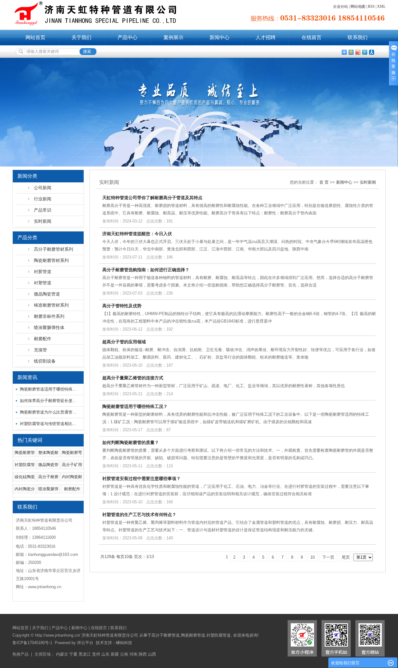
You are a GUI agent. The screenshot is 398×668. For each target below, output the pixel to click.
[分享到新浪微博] (357, 52)
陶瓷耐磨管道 (193, 635)
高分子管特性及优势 (121, 305)
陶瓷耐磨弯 (72, 452)
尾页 (346, 557)
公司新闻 (42, 187)
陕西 (143, 654)
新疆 (115, 654)
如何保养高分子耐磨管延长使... (48, 400)
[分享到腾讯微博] (364, 52)
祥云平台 (85, 642)
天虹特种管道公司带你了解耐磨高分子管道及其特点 (152, 197)
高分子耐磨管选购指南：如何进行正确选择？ (145, 269)
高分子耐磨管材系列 (53, 249)
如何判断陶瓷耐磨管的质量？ (130, 442)
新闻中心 (219, 37)
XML (381, 6)
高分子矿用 (72, 464)
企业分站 (340, 6)
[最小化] (391, 663)
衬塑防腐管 (25, 464)
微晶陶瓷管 (48, 464)
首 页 (324, 182)
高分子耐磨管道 (165, 635)
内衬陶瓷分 (25, 489)
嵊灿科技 (124, 642)
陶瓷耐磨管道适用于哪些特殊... (48, 389)
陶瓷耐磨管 (25, 452)
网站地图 (357, 6)
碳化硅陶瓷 (25, 476)
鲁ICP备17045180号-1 (32, 642)
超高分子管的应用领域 (124, 341)
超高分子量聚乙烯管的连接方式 (132, 377)
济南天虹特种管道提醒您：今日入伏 (137, 233)
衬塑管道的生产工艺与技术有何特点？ (139, 514)
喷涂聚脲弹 (48, 489)
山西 (152, 654)
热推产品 (20, 654)
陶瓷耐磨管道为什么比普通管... (48, 412)
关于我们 (81, 37)
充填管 (40, 349)
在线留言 (312, 37)
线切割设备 (45, 361)
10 (312, 557)
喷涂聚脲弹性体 (49, 327)
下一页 (328, 557)
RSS (371, 6)
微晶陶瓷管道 (47, 293)
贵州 (96, 654)
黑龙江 (85, 654)
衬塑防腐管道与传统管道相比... (48, 423)
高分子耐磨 (48, 476)
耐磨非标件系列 (49, 316)
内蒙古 (62, 654)
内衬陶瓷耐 (72, 476)
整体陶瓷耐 (48, 452)
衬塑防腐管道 (218, 635)
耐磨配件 (42, 338)
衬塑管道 (42, 282)
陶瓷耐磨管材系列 (51, 260)
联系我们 (358, 37)
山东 (105, 654)
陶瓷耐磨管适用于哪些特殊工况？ (135, 406)
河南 (133, 654)
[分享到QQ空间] (350, 52)
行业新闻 (42, 198)
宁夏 (73, 654)
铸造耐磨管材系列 (51, 305)
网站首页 (35, 37)
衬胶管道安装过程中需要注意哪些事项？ (141, 478)
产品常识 (42, 210)
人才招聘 (265, 37)
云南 (124, 654)
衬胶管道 (42, 271)
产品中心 (127, 37)
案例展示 (173, 37)
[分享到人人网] (371, 52)
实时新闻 (42, 221)
